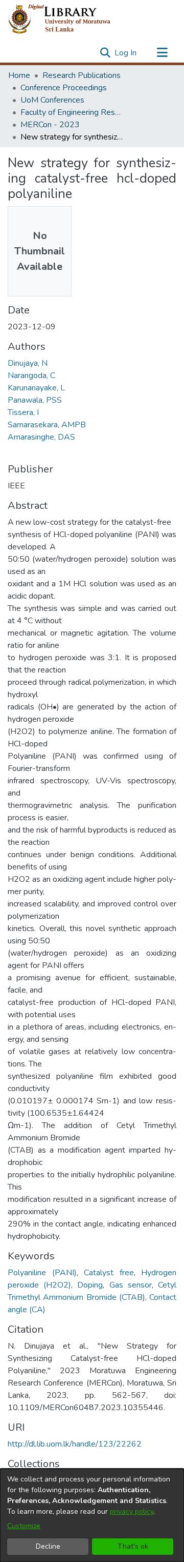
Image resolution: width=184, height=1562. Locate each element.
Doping (90, 1285)
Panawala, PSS (35, 400)
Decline (48, 1546)
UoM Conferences (52, 100)
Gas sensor (130, 1285)
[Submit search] (105, 53)
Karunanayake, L (36, 387)
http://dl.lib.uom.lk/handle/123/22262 (75, 1444)
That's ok (133, 1546)
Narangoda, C (31, 375)
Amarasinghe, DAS (41, 437)
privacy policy (131, 1511)
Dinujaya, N (28, 363)
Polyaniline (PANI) (42, 1272)
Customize (23, 1526)
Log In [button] (125, 52)
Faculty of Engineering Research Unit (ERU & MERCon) (71, 112)
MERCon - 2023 (50, 124)
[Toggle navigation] (162, 53)
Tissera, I (23, 412)
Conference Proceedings (63, 87)
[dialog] (92, 1515)
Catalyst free (109, 1272)
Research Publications (81, 75)
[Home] (68, 19)
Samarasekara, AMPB (47, 424)
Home (19, 75)
